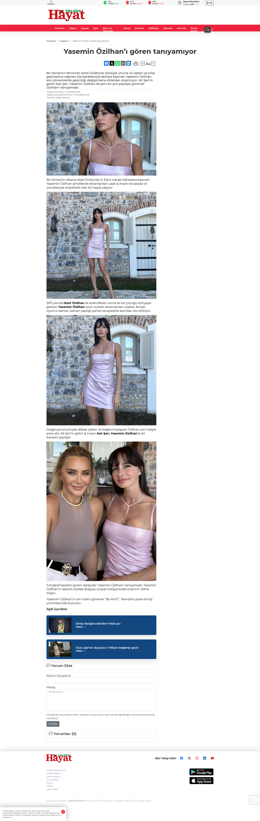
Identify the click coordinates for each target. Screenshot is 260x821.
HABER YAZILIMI (75, 801)
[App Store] (194, 780)
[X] (189, 758)
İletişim (49, 786)
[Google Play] (194, 771)
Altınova (167, 28)
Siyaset (85, 28)
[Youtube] (212, 758)
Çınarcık (139, 28)
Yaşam (72, 28)
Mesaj (50, 687)
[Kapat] (63, 812)
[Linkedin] (205, 758)
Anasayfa (50, 4)
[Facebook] (182, 758)
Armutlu (181, 28)
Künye (49, 783)
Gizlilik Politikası (53, 773)
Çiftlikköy (153, 28)
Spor (95, 28)
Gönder (52, 723)
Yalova (126, 28)
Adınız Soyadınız (58, 675)
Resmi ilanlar (194, 29)
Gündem (60, 28)
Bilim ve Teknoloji (108, 29)
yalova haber (52, 789)
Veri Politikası (52, 780)
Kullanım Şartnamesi (55, 770)
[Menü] (212, 29)
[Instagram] (197, 758)
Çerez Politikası (53, 776)
